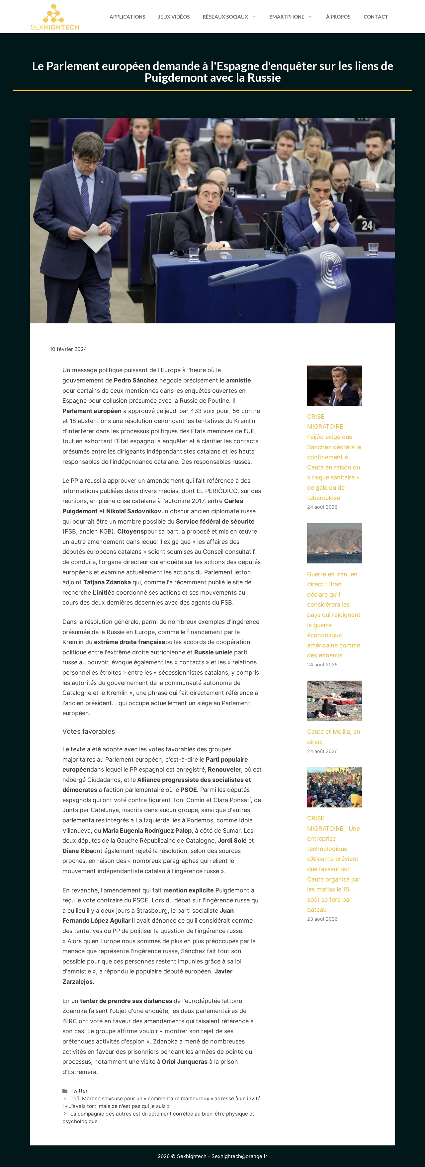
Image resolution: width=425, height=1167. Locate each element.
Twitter (79, 1091)
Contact (376, 17)
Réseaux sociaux (225, 17)
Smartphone (287, 17)
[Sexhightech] (55, 16)
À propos (338, 17)
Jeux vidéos (174, 17)
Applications (127, 17)
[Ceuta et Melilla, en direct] (334, 715)
